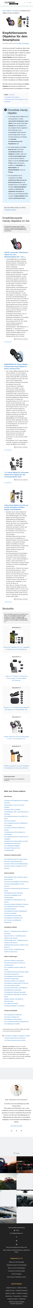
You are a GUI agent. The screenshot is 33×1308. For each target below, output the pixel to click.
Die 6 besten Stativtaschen (11, 974)
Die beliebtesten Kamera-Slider (12, 915)
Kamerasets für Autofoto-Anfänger (16, 1271)
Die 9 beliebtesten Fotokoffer (12, 1023)
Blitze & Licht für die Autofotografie (16, 1268)
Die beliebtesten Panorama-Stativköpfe (15, 992)
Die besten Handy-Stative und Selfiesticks (15, 987)
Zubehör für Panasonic (22, 1290)
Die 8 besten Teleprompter (11, 978)
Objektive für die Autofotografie (16, 1262)
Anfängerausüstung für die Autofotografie (16, 1265)
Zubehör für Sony (10, 1290)
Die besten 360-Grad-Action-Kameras (15, 1038)
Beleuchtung (9, 1296)
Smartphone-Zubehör (10, 210)
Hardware (25, 1296)
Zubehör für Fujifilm (10, 1293)
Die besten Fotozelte (10, 821)
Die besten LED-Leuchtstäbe (12, 809)
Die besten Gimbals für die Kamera (14, 960)
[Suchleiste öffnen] (24, 2)
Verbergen (11, 94)
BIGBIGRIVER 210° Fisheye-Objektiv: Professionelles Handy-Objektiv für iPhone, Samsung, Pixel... (16, 366)
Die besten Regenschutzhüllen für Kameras (16, 904)
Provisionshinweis (8, 341)
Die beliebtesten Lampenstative (12, 990)
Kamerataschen (17, 1296)
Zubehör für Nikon (22, 1287)
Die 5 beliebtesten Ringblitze (12, 845)
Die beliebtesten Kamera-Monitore (13, 893)
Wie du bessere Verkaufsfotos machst (16, 1277)
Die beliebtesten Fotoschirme (12, 843)
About (17, 1230)
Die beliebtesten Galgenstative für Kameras (16, 983)
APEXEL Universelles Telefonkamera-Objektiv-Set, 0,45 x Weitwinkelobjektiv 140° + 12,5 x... (16, 254)
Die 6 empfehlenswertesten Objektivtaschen (16, 1021)
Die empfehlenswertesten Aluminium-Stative (16, 972)
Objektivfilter (22, 1299)
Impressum (11, 1227)
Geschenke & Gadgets (11, 1035)
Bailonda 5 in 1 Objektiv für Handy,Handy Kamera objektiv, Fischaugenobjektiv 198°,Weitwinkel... (17, 678)
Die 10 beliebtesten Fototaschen (13, 1014)
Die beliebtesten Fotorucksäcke (13, 1019)
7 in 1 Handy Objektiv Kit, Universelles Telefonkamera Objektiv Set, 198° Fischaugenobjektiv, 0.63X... (16, 474)
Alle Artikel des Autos (16, 1126)
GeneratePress (19, 1303)
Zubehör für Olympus (22, 1293)
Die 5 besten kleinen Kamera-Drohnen (15, 1040)
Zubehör (9, 10)
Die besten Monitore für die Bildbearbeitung (16, 863)
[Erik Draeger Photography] (10, 2)
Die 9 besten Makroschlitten (12, 985)
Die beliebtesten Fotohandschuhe (13, 918)
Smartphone (15, 10)
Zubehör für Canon (11, 1287)
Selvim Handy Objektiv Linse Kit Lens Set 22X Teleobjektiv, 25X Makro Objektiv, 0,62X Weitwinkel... (16, 507)
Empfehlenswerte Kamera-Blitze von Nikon (16, 841)
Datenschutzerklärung (19, 1227)
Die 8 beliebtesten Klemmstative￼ (13, 976)
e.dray (17, 1153)
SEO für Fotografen (16, 1274)
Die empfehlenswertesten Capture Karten (15, 859)
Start (4, 10)
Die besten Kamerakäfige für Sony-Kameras (16, 881)
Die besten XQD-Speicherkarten (13, 861)
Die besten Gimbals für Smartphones (14, 981)
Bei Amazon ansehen (22, 339)
